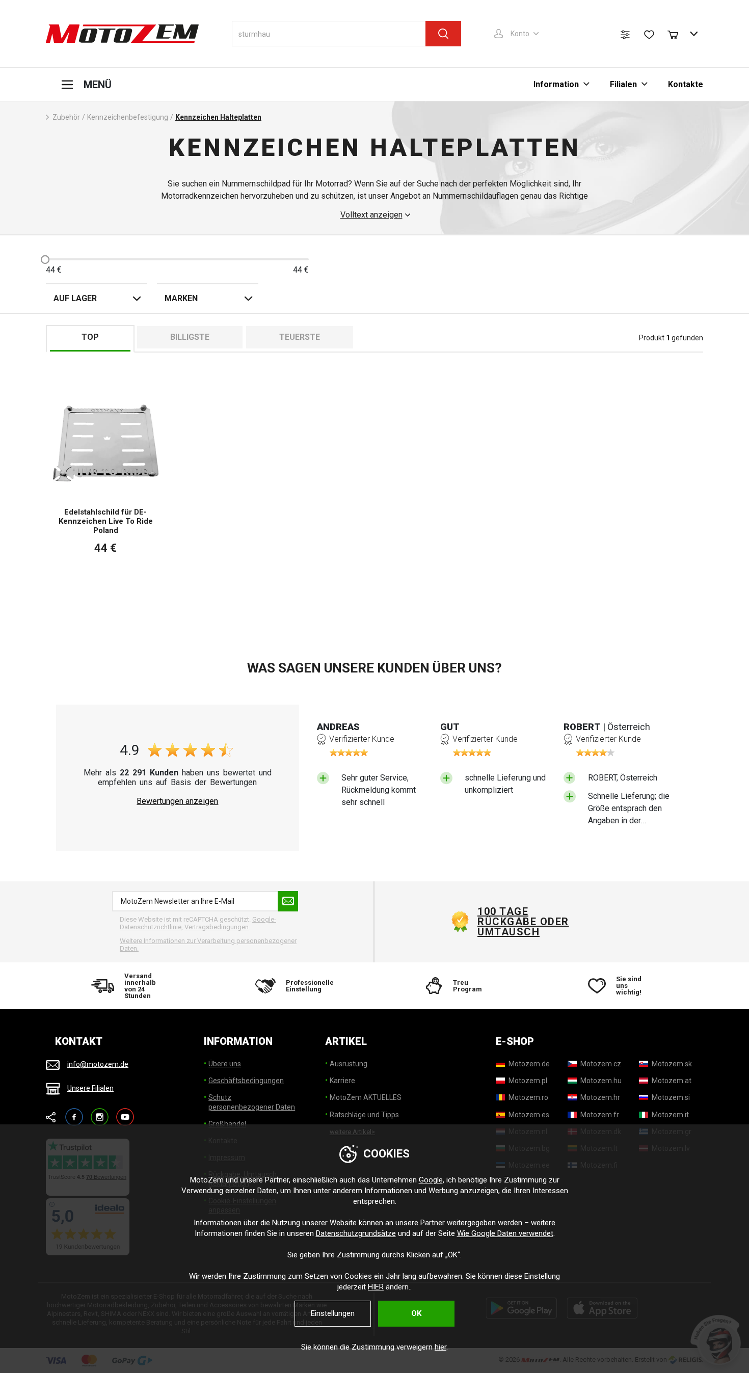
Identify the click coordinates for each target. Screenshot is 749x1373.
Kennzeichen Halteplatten (218, 117)
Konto (520, 34)
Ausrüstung (348, 1064)
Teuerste (299, 337)
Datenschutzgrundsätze (356, 1233)
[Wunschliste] (649, 34)
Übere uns (224, 1064)
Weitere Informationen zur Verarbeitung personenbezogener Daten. (208, 945)
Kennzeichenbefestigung (127, 117)
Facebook (74, 1112)
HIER (376, 1286)
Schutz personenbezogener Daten (251, 1102)
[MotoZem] (122, 33)
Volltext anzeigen (371, 215)
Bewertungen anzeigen (177, 801)
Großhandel (227, 1124)
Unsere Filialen (90, 1088)
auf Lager (75, 298)
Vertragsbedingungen (216, 927)
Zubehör (66, 117)
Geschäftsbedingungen (246, 1080)
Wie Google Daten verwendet (505, 1233)
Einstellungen (333, 1313)
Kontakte (685, 84)
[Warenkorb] (677, 33)
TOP (90, 337)
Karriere (342, 1080)
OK (416, 1313)
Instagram (100, 1112)
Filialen (623, 84)
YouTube (125, 1112)
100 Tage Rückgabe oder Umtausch (523, 921)
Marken (181, 298)
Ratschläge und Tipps (364, 1115)
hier (440, 1347)
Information (556, 84)
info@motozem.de (97, 1064)
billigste (189, 337)
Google (431, 1179)
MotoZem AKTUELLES (366, 1097)
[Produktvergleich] (625, 34)
